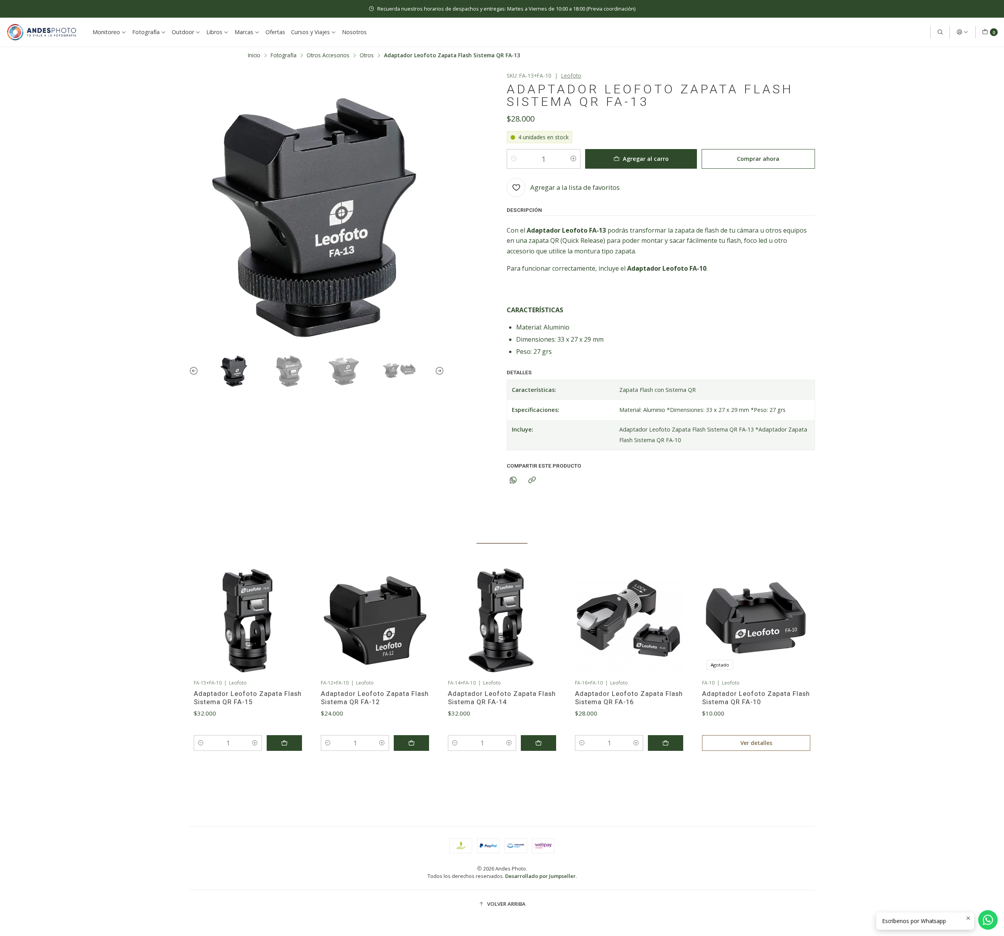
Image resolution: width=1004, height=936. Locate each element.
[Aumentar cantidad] (573, 158)
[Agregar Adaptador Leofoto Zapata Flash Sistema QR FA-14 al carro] (538, 743)
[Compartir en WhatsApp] (513, 480)
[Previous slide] (195, 371)
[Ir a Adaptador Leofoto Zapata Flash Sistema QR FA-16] (629, 620)
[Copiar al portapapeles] (532, 480)
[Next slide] (438, 371)
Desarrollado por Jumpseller (540, 876)
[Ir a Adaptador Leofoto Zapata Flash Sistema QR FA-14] (502, 620)
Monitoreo (106, 32)
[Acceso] (962, 32)
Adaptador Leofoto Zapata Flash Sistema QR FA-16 (629, 698)
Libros (214, 32)
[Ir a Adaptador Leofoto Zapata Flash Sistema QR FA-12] (375, 620)
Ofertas (275, 32)
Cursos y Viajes (310, 32)
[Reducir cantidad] (513, 158)
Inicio (254, 55)
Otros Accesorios (328, 55)
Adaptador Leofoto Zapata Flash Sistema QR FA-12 (375, 698)
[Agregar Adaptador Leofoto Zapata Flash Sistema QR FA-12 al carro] (411, 743)
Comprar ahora (758, 158)
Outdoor (183, 32)
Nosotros (354, 32)
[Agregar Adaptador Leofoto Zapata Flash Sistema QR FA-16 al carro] (665, 743)
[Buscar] (940, 32)
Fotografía (146, 32)
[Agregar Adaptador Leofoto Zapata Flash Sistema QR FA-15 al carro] (284, 743)
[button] (466, 778)
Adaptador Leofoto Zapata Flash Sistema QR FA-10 (756, 698)
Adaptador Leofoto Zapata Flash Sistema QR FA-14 (502, 698)
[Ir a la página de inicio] (41, 32)
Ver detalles (756, 743)
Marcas (244, 32)
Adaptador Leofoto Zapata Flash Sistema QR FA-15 (248, 698)
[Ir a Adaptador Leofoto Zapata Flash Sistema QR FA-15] (248, 620)
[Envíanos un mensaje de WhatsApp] (988, 920)
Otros (367, 55)
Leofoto (571, 75)
